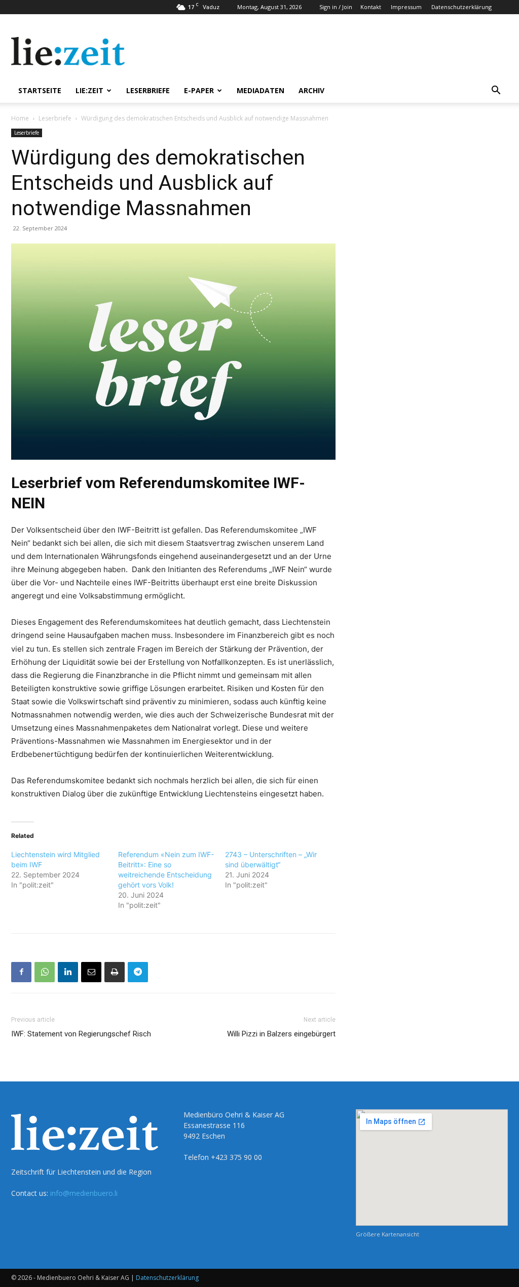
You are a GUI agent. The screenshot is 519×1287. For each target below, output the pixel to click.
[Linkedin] (68, 972)
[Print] (114, 972)
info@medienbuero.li (84, 1193)
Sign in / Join (335, 7)
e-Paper (199, 90)
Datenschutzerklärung (461, 7)
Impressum (406, 7)
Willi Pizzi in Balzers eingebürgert (281, 1033)
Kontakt (370, 7)
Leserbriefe (148, 90)
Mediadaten (260, 90)
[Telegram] (138, 972)
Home (20, 118)
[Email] (91, 972)
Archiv (311, 90)
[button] (496, 91)
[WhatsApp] (44, 972)
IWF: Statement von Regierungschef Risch (81, 1033)
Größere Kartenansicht (387, 1234)
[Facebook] (21, 972)
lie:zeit (89, 90)
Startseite (39, 90)
